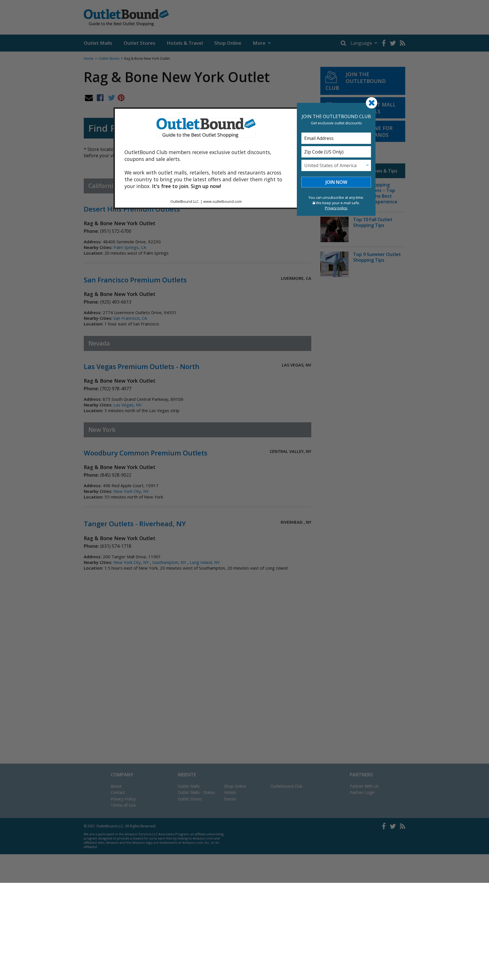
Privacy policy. (336, 207)
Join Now (336, 182)
